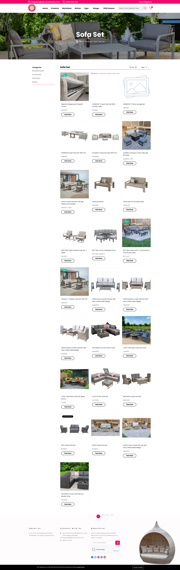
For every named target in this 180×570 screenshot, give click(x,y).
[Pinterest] (105, 557)
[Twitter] (95, 557)
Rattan (78, 8)
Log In (141, 2)
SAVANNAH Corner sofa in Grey (103, 348)
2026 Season (108, 8)
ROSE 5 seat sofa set (99, 445)
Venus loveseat (97, 202)
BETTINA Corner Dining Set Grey (104, 250)
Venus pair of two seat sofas (133, 202)
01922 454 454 (72, 2)
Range (96, 8)
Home (45, 8)
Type (86, 8)
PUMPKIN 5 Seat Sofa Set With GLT (73, 153)
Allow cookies (138, 567)
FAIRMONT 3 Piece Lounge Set (134, 104)
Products (55, 8)
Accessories (36, 74)
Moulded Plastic (38, 70)
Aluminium (67, 8)
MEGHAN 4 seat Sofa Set (132, 396)
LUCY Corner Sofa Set (100, 396)
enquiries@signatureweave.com (45, 2)
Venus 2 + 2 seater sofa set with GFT (74, 299)
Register (148, 2)
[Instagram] (98, 557)
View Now (67, 114)
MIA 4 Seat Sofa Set (68, 445)
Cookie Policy (80, 567)
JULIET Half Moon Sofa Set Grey (134, 348)
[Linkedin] (101, 557)
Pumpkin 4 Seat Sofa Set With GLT (104, 153)
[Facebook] (92, 557)
